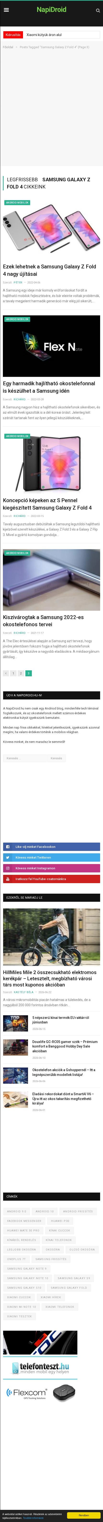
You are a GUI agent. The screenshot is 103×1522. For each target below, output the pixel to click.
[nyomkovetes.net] (41, 1404)
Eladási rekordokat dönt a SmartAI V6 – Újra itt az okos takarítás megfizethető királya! (63, 1098)
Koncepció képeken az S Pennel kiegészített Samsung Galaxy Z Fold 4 (47, 504)
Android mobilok (17, 202)
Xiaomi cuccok (19, 1297)
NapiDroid (51, 9)
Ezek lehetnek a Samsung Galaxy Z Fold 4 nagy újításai (49, 270)
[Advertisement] (51, 114)
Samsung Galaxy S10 (24, 1287)
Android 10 (45, 1211)
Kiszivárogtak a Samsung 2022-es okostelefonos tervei (43, 621)
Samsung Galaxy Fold (69, 1287)
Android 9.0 (16, 1211)
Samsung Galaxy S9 (74, 1278)
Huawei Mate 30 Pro (23, 1230)
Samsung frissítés (51, 1259)
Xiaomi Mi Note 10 (21, 1306)
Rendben (84, 1515)
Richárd (20, 399)
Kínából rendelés (21, 1240)
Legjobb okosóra (21, 1249)
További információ (33, 1518)
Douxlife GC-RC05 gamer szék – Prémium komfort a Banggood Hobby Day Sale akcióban (65, 1046)
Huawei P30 (60, 1221)
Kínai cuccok (59, 1230)
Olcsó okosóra (82, 1249)
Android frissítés (78, 1211)
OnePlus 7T (16, 1259)
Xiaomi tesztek (19, 1316)
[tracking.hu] (40, 1353)
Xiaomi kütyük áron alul (44, 35)
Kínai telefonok (59, 1240)
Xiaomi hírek (51, 1297)
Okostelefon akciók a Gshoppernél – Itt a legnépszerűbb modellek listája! (63, 1072)
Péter (18, 282)
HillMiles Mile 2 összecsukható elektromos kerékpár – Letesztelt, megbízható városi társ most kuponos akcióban (50, 978)
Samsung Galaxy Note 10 (27, 1278)
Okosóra (53, 1249)
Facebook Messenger (24, 1221)
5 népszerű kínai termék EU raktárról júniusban (60, 1020)
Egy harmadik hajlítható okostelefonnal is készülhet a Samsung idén (49, 387)
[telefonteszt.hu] (40, 1379)
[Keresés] (98, 10)
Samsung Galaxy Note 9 (26, 1268)
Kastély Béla (24, 992)
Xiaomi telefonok (60, 1306)
